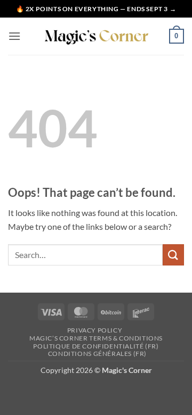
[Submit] (173, 254)
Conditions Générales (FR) (97, 354)
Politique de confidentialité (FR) (95, 346)
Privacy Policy (95, 330)
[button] (14, 36)
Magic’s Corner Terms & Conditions (96, 338)
